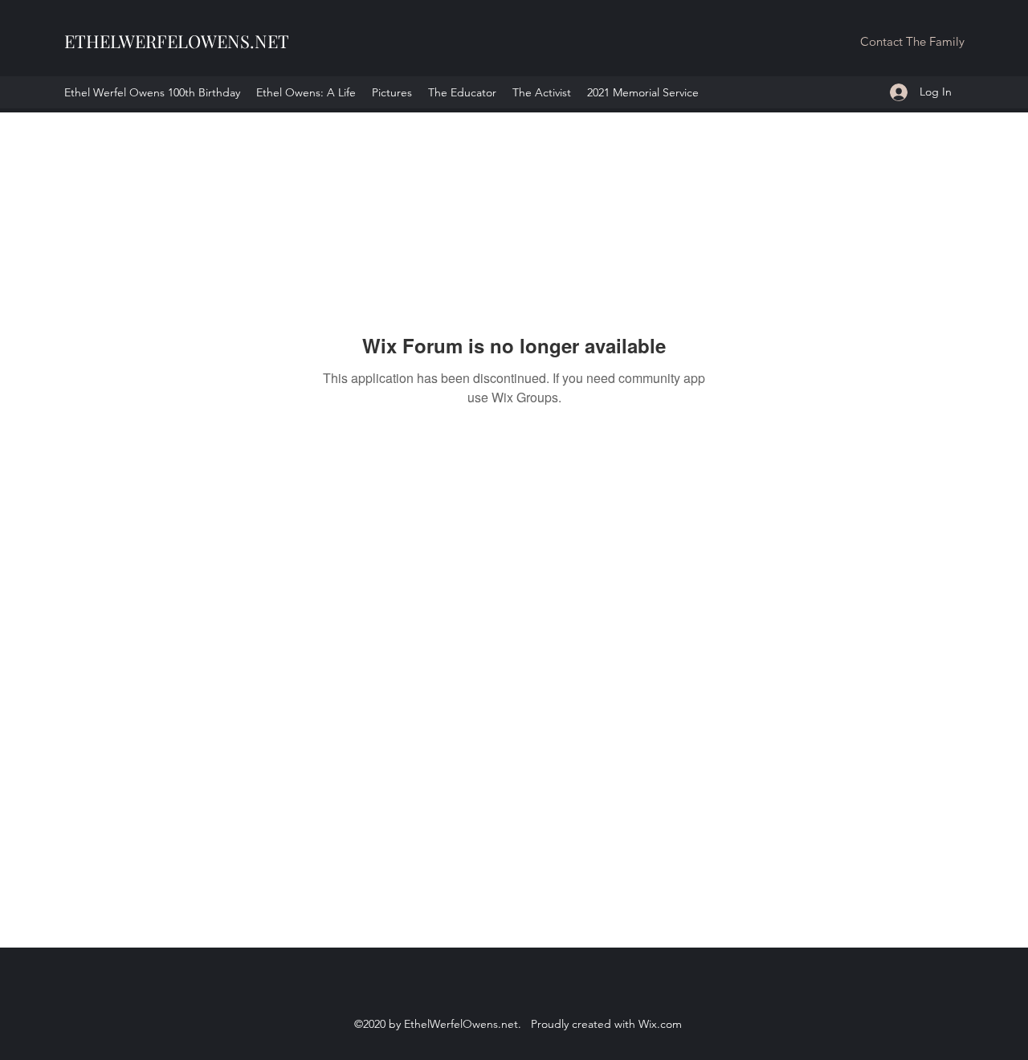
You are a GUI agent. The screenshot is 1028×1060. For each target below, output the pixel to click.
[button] (912, 42)
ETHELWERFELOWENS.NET (176, 41)
